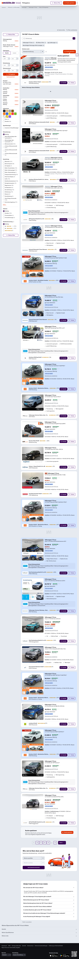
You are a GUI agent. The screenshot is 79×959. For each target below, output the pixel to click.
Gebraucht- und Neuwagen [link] (14, 7)
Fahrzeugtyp (6, 95)
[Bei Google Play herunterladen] (65, 955)
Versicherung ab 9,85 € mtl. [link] (51, 338)
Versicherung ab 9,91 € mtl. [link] (51, 455)
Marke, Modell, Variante (9, 45)
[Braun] (12, 111)
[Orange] (4, 113)
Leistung (5, 91)
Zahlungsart (6, 50)
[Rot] (12, 113)
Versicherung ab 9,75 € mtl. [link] (51, 138)
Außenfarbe (6, 108)
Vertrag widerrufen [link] (16, 945)
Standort (5, 80)
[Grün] (15, 113)
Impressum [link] (4, 945)
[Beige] (7, 111)
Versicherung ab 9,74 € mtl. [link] (51, 69)
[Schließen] (77, 54)
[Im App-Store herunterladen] (54, 955)
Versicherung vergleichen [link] (51, 169)
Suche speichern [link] (11, 77)
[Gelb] (9, 113)
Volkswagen (24, 7)
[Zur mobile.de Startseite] (14, 3)
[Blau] (7, 113)
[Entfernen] (33, 42)
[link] (61, 30)
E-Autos (5, 99)
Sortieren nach (25, 49)
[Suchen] (74, 38)
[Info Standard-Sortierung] (46, 51)
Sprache (4, 952)
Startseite (4, 7)
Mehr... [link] (4, 204)
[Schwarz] (4, 111)
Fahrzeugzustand (7, 39)
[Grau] (9, 111)
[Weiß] (15, 111)
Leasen (14, 53)
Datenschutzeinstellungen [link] (41, 945)
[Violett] (9, 116)
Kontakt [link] (24, 945)
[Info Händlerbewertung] (13, 222)
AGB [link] (9, 945)
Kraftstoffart (6, 88)
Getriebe (5, 103)
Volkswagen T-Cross (33, 7)
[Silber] (4, 116)
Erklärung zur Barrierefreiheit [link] (56, 945)
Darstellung (15, 952)
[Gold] (7, 116)
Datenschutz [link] (30, 945)
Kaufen (7, 53)
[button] (10, 40)
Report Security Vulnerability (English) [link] (11, 947)
